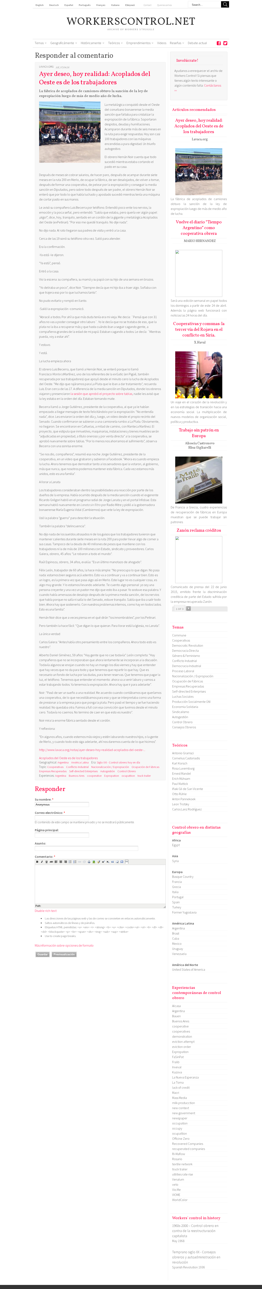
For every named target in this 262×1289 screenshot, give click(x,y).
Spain (176, 902)
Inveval (177, 1067)
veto (175, 1184)
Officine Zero (181, 1138)
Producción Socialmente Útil (191, 702)
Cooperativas (55, 767)
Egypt (176, 845)
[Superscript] (103, 861)
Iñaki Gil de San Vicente (187, 789)
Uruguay (177, 949)
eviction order (181, 1047)
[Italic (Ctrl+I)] (42, 861)
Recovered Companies (187, 1144)
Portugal (178, 897)
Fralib (176, 1062)
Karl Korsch (179, 763)
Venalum (178, 1179)
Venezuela (179, 954)
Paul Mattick (180, 784)
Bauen (176, 1016)
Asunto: (40, 843)
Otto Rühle (179, 794)
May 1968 (178, 1241)
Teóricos (114, 43)
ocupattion (128, 776)
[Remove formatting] (117, 861)
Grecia (176, 887)
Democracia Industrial (186, 666)
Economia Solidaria (185, 707)
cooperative (94, 776)
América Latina (80, 762)
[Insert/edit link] (79, 861)
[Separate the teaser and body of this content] (126, 861)
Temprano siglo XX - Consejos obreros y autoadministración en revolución (196, 1257)
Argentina (63, 762)
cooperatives (181, 1031)
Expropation (111, 776)
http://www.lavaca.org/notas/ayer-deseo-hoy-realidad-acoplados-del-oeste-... (92, 750)
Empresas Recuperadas (53, 771)
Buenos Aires (76, 776)
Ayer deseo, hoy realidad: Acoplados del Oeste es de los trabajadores (94, 78)
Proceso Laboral (183, 671)
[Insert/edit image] (93, 861)
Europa (177, 872)
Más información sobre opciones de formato (64, 945)
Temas (39, 43)
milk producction (183, 1103)
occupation (179, 1123)
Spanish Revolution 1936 (188, 1267)
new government (183, 1113)
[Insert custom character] (122, 861)
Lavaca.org (46, 66)
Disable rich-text (45, 911)
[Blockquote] (112, 861)
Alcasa (176, 1006)
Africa (176, 840)
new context (180, 1108)
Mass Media (179, 1098)
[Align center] (61, 861)
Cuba (175, 938)
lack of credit (181, 1087)
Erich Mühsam (181, 779)
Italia (175, 892)
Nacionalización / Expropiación (110, 767)
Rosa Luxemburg (183, 768)
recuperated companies (188, 1149)
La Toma (178, 1082)
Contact (147, 5)
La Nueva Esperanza (185, 1077)
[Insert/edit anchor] (89, 861)
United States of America (188, 969)
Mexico (177, 943)
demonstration (182, 1036)
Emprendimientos (138, 43)
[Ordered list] (75, 861)
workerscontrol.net (131, 22)
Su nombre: (44, 799)
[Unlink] (84, 861)
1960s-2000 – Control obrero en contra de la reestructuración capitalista (195, 1230)
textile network (182, 1164)
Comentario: (45, 857)
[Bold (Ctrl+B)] (37, 861)
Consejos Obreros (184, 727)
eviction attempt (183, 1041)
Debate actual (197, 43)
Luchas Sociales (182, 696)
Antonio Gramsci (183, 753)
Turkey (176, 907)
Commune (179, 635)
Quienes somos (164, 5)
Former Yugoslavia (184, 912)
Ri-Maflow (178, 1154)
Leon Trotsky (180, 804)
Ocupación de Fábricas (145, 767)
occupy (177, 1128)
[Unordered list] (70, 861)
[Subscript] (108, 861)
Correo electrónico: (50, 813)
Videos (161, 43)
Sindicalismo (180, 712)
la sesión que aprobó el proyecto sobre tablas (101, 394)
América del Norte (185, 965)
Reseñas (175, 43)
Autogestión (107, 771)
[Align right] (65, 861)
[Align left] (56, 861)
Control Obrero (126, 771)
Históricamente (91, 43)
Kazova (177, 1072)
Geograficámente (62, 43)
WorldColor (179, 1200)
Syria (175, 861)
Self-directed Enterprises (83, 771)
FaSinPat (178, 1057)
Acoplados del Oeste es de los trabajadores (68, 758)
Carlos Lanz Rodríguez (187, 809)
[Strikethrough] (51, 861)
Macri (175, 1093)
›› (188, 608)
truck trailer (144, 776)
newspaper (179, 1118)
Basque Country (182, 877)
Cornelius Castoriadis (186, 758)
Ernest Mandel (181, 773)
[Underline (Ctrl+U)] (46, 861)
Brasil (175, 933)
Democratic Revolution (187, 645)
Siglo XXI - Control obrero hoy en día (118, 762)
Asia (175, 856)
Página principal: (47, 830)
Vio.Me (176, 1190)
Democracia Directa (185, 650)
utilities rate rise (182, 1174)
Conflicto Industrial (77, 767)
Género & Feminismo (186, 656)
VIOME (176, 1195)
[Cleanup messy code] (98, 861)
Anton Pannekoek (183, 799)
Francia (177, 882)
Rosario (177, 1159)
